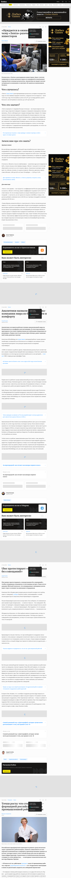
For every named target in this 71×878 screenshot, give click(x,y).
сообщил (15, 557)
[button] (69, 2)
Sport (46, 4)
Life (38, 4)
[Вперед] (49, 228)
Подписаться (7, 251)
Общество (28, 273)
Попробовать (32, 36)
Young (50, 4)
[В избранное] (22, 225)
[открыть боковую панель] (63, 2)
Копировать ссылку (41, 41)
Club (60, 4)
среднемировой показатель (17, 828)
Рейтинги (15, 4)
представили (21, 335)
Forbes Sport (5, 273)
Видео (33, 4)
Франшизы (22, 4)
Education (55, 4)
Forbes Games (6, 4)
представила (9, 93)
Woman (42, 4)
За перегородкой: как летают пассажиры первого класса (21, 428)
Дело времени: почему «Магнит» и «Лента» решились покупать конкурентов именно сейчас (22, 178)
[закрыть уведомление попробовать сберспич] (40, 31)
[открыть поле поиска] (66, 2)
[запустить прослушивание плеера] (40, 27)
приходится (24, 826)
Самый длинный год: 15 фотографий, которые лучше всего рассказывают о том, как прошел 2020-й (23, 686)
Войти (58, 1)
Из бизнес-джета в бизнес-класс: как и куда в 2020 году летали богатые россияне (22, 358)
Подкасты (28, 4)
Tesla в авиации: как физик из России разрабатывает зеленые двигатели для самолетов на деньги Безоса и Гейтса (23, 389)
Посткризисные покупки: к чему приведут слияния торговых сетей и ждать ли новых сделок (21, 134)
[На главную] (4, 1)
